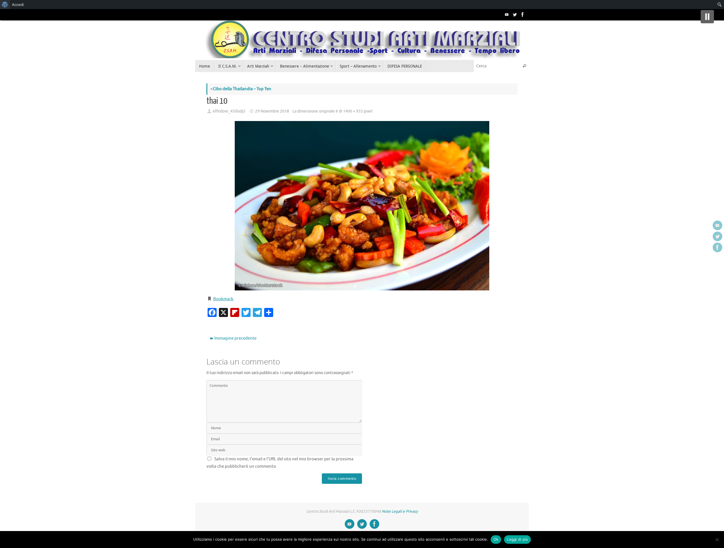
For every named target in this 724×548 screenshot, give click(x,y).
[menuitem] (5, 4)
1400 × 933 (353, 111)
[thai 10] (362, 205)
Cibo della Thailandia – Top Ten (240, 89)
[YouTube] (506, 14)
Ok (496, 539)
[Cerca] (524, 66)
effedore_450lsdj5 (229, 111)
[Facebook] (522, 14)
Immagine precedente (235, 338)
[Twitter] (514, 14)
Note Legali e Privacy (400, 511)
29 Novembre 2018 (272, 111)
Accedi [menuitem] (18, 4)
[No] (717, 539)
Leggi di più (517, 539)
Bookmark (223, 299)
